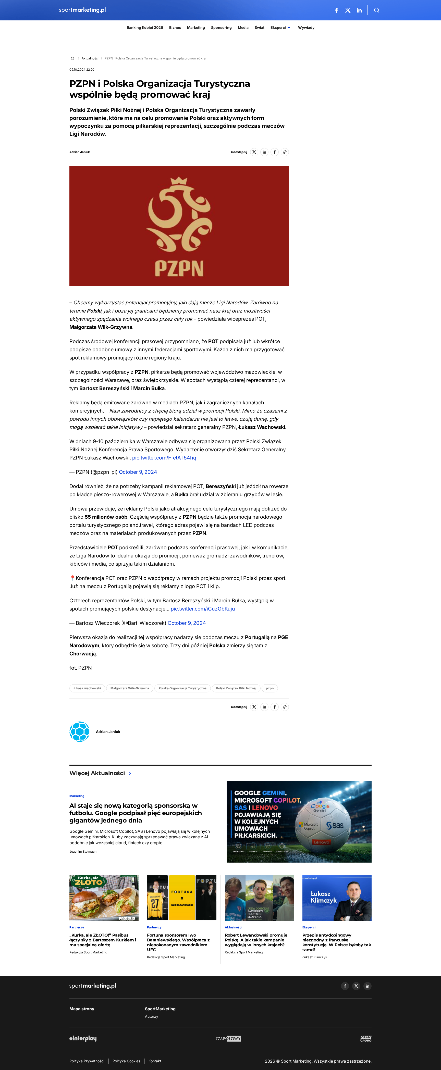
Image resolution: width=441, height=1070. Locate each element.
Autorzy (151, 1016)
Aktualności (90, 58)
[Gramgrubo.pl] (366, 1039)
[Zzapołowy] (228, 1039)
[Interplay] (82, 1039)
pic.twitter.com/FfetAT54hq (164, 458)
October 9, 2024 (138, 472)
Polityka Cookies (126, 1061)
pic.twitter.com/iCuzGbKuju (203, 609)
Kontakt (155, 1061)
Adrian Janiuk (79, 152)
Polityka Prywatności (86, 1061)
